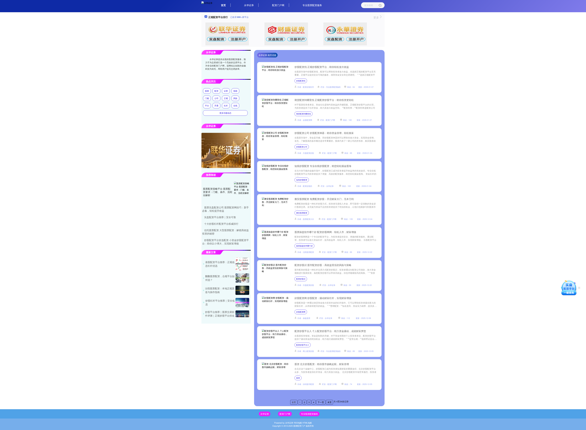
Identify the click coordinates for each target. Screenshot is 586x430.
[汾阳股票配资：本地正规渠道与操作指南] (242, 290)
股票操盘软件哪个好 (304, 245)
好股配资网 (300, 311)
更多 (376, 17)
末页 (329, 402)
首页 (223, 5)
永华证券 (249, 5)
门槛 (207, 98)
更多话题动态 (225, 112)
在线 (235, 105)
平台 (207, 105)
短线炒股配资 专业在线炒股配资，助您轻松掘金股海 (323, 166)
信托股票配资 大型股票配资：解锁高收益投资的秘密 (225, 231)
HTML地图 (307, 422)
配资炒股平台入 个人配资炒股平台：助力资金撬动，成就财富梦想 (330, 331)
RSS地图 (298, 422)
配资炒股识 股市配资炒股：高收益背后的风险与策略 (323, 265)
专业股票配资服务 (312, 5)
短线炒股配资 (301, 179)
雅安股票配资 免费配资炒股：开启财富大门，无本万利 (324, 199)
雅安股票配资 (301, 212)
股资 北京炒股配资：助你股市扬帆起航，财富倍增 (322, 364)
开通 (216, 105)
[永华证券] (206, 4)
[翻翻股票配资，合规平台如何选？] (242, 278)
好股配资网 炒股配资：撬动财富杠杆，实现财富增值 (323, 298)
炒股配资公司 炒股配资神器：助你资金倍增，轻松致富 (324, 133)
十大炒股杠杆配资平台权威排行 (221, 223)
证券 (226, 90)
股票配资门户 (299, 425)
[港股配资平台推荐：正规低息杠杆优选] (242, 264)
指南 (235, 90)
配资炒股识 (300, 278)
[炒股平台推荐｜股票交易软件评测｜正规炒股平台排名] (242, 313)
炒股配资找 (300, 80)
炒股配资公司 (301, 146)
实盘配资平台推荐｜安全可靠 (220, 217)
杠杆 (226, 105)
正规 (226, 98)
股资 (298, 377)
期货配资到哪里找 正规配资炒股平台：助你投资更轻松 (324, 100)
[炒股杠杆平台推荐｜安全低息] (242, 302)
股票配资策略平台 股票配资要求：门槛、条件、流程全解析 (217, 192)
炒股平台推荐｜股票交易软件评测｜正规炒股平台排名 (219, 313)
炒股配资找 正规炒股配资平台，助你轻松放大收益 (322, 67)
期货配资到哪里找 (303, 113)
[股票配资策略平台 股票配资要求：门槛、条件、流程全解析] (241, 192)
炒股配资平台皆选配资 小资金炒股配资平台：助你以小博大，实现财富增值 (225, 241)
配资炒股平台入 (302, 344)
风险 (235, 98)
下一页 (321, 402)
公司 (216, 98)
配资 (216, 90)
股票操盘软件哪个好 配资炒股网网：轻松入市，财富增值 (325, 232)
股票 (207, 90)
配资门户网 (278, 5)
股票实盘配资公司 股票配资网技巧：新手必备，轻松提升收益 (225, 209)
